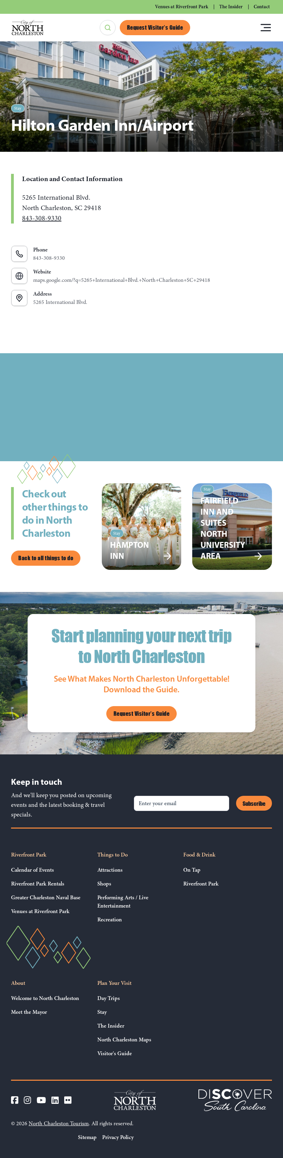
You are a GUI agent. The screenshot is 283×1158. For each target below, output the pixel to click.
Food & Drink (199, 855)
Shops (104, 884)
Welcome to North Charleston (45, 998)
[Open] (266, 27)
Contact (262, 6)
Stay (17, 108)
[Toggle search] (108, 27)
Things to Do (112, 855)
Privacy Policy (118, 1137)
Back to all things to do (45, 557)
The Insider (231, 6)
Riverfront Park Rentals (37, 884)
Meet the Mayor (29, 1012)
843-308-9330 (41, 218)
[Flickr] (67, 1100)
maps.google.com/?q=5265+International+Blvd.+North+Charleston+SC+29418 (121, 276)
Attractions (110, 870)
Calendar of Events (32, 870)
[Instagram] (27, 1100)
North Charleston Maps (124, 1039)
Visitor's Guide (114, 1053)
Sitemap (87, 1137)
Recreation (109, 919)
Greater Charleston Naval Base (45, 897)
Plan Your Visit (114, 983)
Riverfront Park (28, 855)
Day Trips (108, 998)
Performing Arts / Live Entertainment (122, 902)
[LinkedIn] (55, 1100)
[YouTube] (41, 1100)
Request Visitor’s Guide (155, 27)
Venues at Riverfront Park (181, 6)
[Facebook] (14, 1100)
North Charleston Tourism (59, 1123)
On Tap (192, 870)
